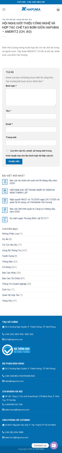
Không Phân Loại (10, 233)
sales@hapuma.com (14, 381)
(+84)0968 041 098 (13, 404)
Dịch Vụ (6, 289)
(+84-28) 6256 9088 (14, 432)
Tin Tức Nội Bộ (8, 20)
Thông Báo (7, 261)
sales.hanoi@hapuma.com (17, 410)
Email (9, 124)
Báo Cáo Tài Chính (11, 278)
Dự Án (5, 239)
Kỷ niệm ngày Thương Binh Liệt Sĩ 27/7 (29, 218)
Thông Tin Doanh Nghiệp (14, 284)
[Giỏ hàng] (58, 9)
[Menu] (4, 9)
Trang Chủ (7, 300)
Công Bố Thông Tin (11, 250)
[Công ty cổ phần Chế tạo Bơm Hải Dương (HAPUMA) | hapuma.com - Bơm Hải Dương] (31, 9)
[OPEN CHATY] (54, 445)
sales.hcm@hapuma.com (16, 437)
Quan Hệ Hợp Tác (24, 20)
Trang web (11, 137)
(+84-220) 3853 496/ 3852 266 (19, 334)
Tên (8, 111)
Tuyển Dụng (8, 256)
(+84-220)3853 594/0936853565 (20, 376)
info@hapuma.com (14, 339)
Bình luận (11, 86)
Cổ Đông (6, 267)
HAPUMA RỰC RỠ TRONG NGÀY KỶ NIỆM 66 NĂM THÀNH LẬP (32, 191)
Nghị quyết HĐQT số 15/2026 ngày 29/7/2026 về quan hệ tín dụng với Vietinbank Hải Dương (34, 201)
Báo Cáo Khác (9, 272)
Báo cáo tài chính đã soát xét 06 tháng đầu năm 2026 (33, 182)
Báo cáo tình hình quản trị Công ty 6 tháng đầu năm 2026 (32, 210)
